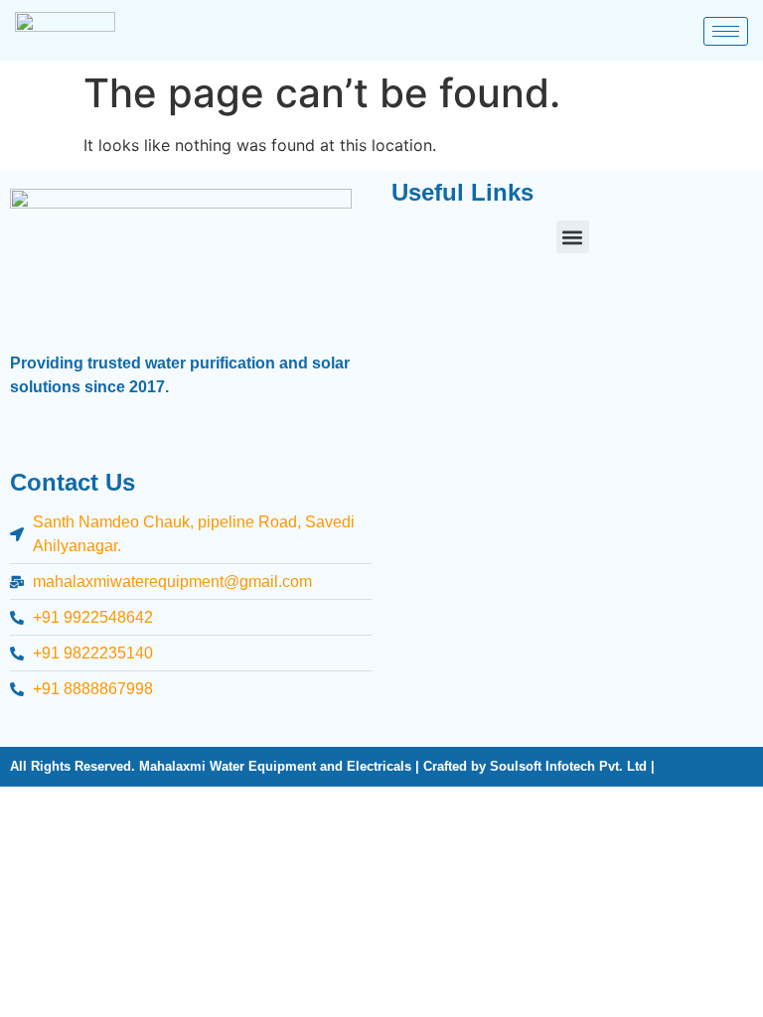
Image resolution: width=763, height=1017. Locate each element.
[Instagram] (70, 716)
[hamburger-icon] (725, 31)
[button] (572, 236)
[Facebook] (36, 716)
